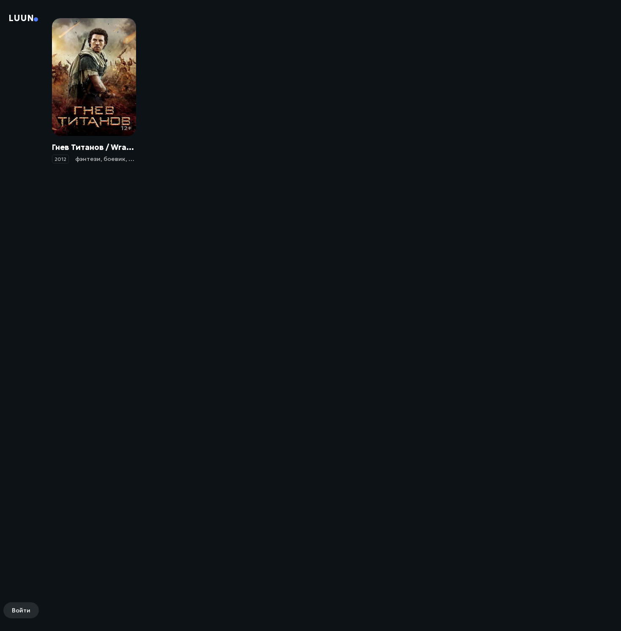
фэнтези (88, 159)
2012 (60, 159)
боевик (114, 159)
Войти (21, 610)
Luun (21, 18)
